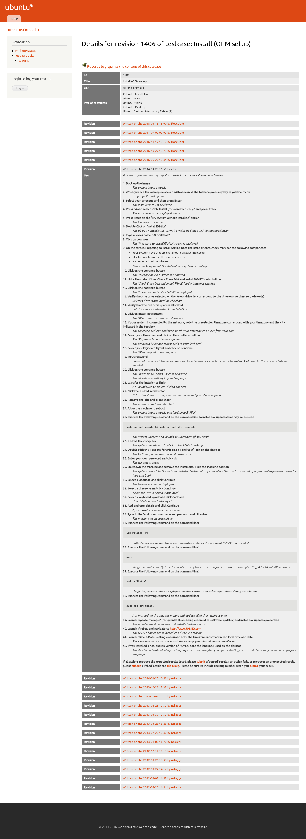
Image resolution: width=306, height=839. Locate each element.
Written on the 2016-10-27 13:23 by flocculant (153, 150)
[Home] (20, 7)
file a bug (173, 665)
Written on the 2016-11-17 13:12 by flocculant (153, 141)
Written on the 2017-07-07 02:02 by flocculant (153, 132)
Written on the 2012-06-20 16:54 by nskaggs (152, 787)
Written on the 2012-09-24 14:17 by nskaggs (152, 769)
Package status (25, 50)
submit (201, 661)
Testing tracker (29, 29)
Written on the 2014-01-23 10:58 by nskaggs (152, 678)
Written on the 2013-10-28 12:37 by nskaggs (152, 687)
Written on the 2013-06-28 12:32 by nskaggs (152, 705)
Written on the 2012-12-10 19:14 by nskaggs (152, 750)
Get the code (148, 826)
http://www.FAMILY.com (185, 628)
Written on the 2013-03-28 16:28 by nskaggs (152, 723)
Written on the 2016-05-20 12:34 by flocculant (153, 159)
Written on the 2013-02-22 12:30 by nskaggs (152, 732)
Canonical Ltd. (127, 826)
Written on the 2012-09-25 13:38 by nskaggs (152, 760)
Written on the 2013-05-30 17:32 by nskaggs (152, 714)
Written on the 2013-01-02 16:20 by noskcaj (152, 741)
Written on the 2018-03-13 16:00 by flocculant (153, 123)
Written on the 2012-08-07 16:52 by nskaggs (152, 778)
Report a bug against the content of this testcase (124, 66)
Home (14, 18)
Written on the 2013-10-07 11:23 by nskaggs (152, 696)
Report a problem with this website (183, 826)
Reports (23, 60)
